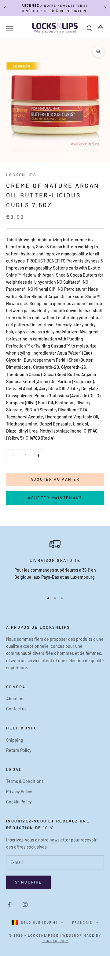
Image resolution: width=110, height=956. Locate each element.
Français (82, 922)
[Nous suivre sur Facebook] (9, 904)
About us (14, 698)
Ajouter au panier (55, 479)
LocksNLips (21, 174)
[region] (55, 563)
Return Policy (18, 750)
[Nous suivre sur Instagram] (25, 904)
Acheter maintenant (55, 497)
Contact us (16, 708)
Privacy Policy (19, 791)
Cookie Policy (19, 801)
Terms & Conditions (25, 781)
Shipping (14, 740)
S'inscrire (28, 882)
